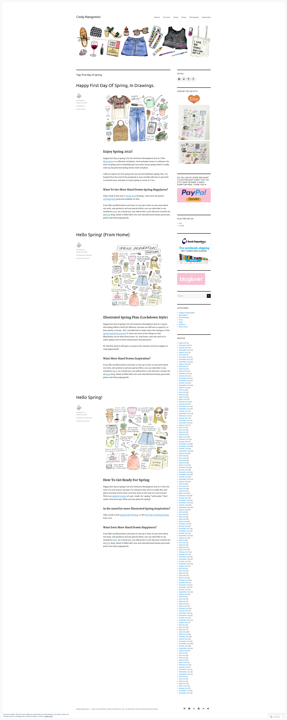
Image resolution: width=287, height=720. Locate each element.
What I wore (183, 327)
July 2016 (182, 568)
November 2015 (184, 587)
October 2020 (183, 449)
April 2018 (182, 519)
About (157, 17)
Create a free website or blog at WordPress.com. (108, 709)
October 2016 (183, 561)
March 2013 (183, 662)
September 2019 (184, 479)
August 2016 (183, 566)
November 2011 (184, 693)
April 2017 (182, 547)
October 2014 (183, 618)
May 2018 (182, 517)
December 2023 (184, 378)
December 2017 (184, 529)
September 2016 (184, 564)
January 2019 (183, 498)
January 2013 (183, 667)
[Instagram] (184, 709)
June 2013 (182, 655)
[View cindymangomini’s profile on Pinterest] (193, 79)
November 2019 (184, 474)
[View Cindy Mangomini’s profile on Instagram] (188, 79)
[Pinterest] (199, 709)
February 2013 (184, 665)
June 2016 (182, 571)
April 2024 (182, 369)
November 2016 (184, 559)
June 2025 (182, 355)
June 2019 (182, 486)
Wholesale (194, 17)
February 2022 (184, 416)
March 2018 (183, 521)
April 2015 (182, 604)
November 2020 (184, 446)
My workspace (184, 317)
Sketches (88, 255)
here (115, 211)
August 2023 (183, 388)
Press (175, 17)
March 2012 (183, 686)
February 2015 (184, 608)
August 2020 (183, 453)
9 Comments (81, 109)
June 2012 (182, 679)
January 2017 (183, 554)
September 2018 (184, 507)
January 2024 (183, 376)
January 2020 (183, 470)
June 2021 (182, 430)
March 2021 (183, 437)
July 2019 (182, 484)
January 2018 (183, 526)
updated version (119, 496)
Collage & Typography (187, 313)
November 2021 (184, 423)
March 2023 (183, 399)
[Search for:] (192, 296)
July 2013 (182, 653)
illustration (108, 161)
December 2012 (184, 669)
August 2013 (183, 651)
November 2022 (184, 409)
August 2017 (183, 538)
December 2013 (184, 641)
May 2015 (182, 601)
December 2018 (184, 500)
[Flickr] (203, 709)
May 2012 (182, 681)
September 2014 (184, 620)
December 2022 (184, 406)
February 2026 (184, 345)
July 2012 (182, 676)
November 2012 (184, 672)
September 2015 (184, 592)
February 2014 (184, 637)
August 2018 (183, 510)
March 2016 (183, 578)
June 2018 (182, 514)
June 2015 (182, 599)
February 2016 (184, 580)
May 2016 (182, 573)
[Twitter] (208, 709)
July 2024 (182, 366)
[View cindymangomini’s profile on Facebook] (179, 79)
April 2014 (182, 632)
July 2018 (182, 512)
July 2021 (182, 428)
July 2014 (182, 625)
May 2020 (182, 460)
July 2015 (182, 597)
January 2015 (183, 611)
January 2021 (183, 442)
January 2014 (183, 639)
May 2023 (182, 395)
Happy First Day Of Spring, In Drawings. (115, 85)
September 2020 (185, 451)
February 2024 (184, 373)
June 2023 (182, 392)
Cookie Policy (48, 716)
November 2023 (184, 381)
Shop (183, 17)
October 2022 (183, 411)
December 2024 (184, 357)
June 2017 (182, 543)
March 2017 (183, 550)
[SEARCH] (209, 296)
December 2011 (184, 691)
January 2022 (183, 418)
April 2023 (182, 397)
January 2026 (183, 348)
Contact (166, 17)
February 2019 (184, 496)
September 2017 (184, 536)
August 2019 (183, 482)
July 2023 (182, 390)
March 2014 (183, 634)
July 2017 (182, 540)
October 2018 (183, 505)
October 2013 (183, 646)
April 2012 (182, 684)
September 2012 (184, 674)
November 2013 (184, 644)
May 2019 (182, 489)
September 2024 (185, 362)
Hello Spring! (89, 397)
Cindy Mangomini (88, 17)
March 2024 (183, 371)
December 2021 (184, 420)
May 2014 (182, 630)
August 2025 (183, 352)
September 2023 (184, 385)
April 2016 (182, 575)
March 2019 (183, 493)
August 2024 (183, 364)
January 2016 (183, 583)
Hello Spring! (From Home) (103, 234)
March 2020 (183, 465)
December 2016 (184, 557)
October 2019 (183, 477)
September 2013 (184, 648)
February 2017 (184, 552)
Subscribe (206, 17)
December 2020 (184, 444)
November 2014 (184, 615)
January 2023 (183, 404)
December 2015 (184, 585)
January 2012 (183, 688)
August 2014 (183, 622)
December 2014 (184, 613)
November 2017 (184, 531)
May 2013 (182, 658)
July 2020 (182, 456)
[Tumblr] (194, 709)
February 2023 (184, 402)
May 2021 (182, 432)
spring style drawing (129, 515)
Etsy (108, 215)
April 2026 (182, 343)
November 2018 (184, 503)
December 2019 (184, 472)
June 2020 (182, 458)
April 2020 (182, 463)
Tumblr (181, 226)
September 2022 (185, 413)
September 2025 (185, 350)
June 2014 (182, 627)
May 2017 (182, 545)
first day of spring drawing (157, 515)
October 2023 (183, 383)
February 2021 (184, 439)
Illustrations (80, 106)
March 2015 (183, 606)
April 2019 (182, 491)
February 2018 (184, 524)
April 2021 (182, 435)
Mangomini (80, 100)
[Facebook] (189, 709)
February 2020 (184, 467)
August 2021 (183, 425)
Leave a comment (82, 258)
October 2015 (183, 590)
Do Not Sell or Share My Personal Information (141, 709)
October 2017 (183, 533)
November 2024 (184, 359)
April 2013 (182, 660)
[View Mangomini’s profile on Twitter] (184, 79)
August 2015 (183, 594)
